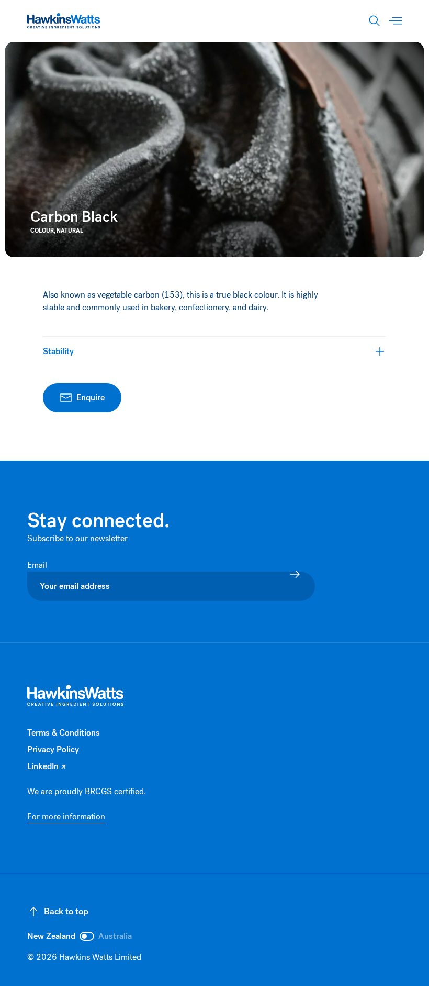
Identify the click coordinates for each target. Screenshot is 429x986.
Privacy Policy (53, 749)
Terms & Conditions (63, 732)
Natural (70, 231)
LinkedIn (46, 767)
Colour (42, 231)
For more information (66, 816)
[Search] (374, 21)
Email (38, 565)
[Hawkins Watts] (75, 695)
